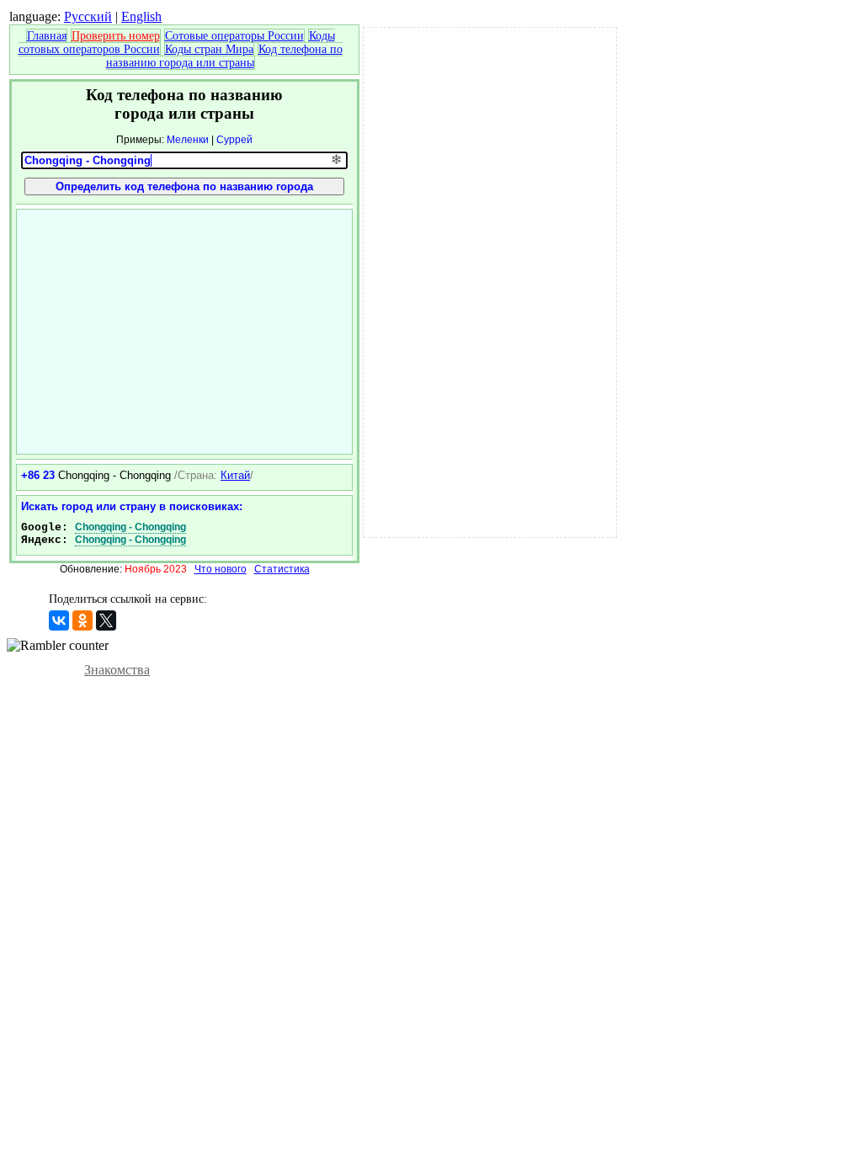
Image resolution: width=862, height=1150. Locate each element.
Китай (235, 475)
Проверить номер (116, 35)
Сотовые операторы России (234, 35)
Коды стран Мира (209, 49)
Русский (88, 16)
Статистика (282, 569)
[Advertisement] (184, 332)
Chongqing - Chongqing (130, 527)
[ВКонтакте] (59, 620)
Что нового (220, 569)
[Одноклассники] (82, 620)
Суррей (234, 140)
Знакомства (117, 670)
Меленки (188, 140)
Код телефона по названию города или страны (224, 56)
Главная (47, 35)
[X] (106, 620)
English (141, 16)
